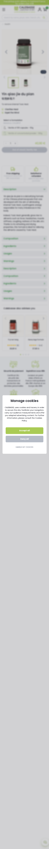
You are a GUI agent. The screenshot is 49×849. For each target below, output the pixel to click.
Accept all (24, 430)
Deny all (24, 439)
